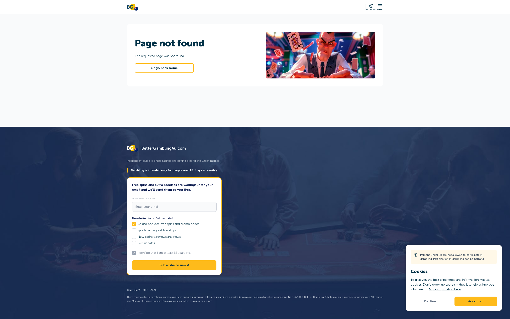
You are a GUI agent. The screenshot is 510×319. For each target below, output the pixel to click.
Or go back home (164, 68)
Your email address (143, 198)
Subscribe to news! (174, 265)
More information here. (445, 289)
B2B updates (146, 243)
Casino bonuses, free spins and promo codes (168, 224)
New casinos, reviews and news (159, 236)
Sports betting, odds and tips (157, 230)
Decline (430, 301)
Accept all (476, 301)
